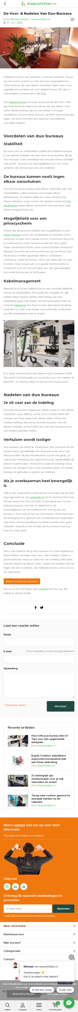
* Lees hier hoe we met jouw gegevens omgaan (29, 915)
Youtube (23, 886)
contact (43, 589)
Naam (7, 634)
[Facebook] (35, 607)
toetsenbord (37, 497)
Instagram (7, 886)
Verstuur (61, 706)
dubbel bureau (17, 102)
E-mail (7, 651)
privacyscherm (12, 234)
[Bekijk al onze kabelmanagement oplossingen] (39, 343)
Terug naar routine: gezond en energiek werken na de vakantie (50, 799)
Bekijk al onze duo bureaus (22, 581)
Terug (5, 3)
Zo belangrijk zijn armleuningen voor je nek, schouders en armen (47, 779)
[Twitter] (41, 607)
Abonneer (63, 908)
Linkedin (15, 886)
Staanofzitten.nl (46, 745)
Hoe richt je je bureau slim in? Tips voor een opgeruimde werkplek (49, 739)
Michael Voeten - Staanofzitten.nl (30, 19)
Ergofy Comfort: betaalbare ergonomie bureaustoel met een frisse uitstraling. (48, 759)
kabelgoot (20, 305)
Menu (39, 1009)
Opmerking (11, 668)
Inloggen (23, 1009)
